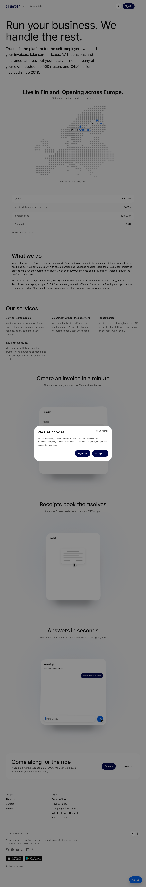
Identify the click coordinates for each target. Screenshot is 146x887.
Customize (103, 431)
